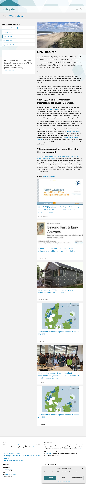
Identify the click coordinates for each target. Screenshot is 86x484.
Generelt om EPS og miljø (10, 28)
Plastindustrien (21, 445)
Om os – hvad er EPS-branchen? (12, 453)
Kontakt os (7, 458)
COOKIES (59, 481)
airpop (79, 448)
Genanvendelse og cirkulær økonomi (13, 460)
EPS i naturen (8, 36)
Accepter (50, 478)
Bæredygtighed (7, 40)
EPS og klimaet (7, 32)
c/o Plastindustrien (8, 469)
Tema (5, 16)
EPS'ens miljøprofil (16, 16)
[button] (82, 468)
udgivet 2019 (54, 109)
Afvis (63, 478)
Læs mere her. (37, 447)
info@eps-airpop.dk (10, 474)
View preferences (77, 478)
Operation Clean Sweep (73, 131)
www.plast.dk (49, 453)
